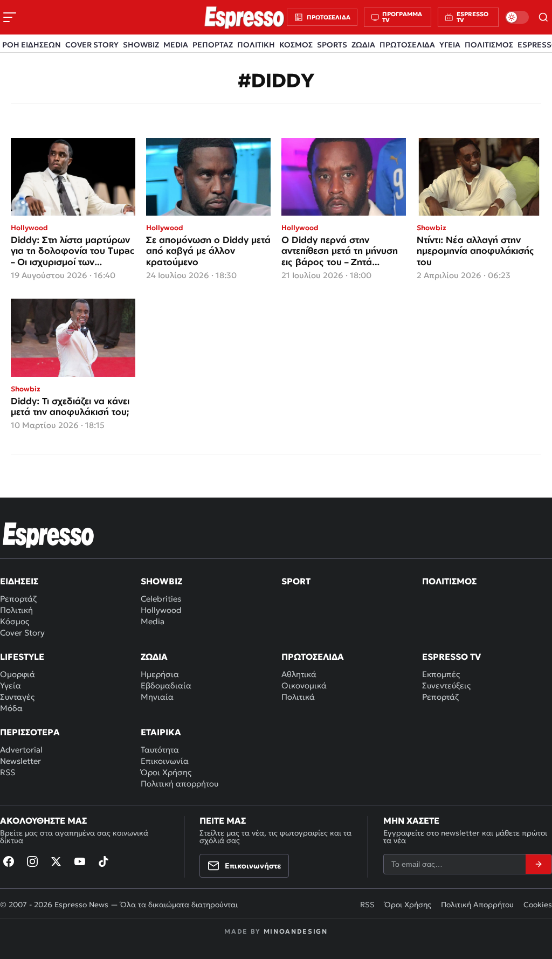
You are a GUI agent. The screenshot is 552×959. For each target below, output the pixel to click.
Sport (295, 581)
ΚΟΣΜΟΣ (296, 45)
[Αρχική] (48, 535)
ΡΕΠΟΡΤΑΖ (212, 45)
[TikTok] (103, 861)
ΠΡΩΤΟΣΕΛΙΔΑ (407, 45)
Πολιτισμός (449, 581)
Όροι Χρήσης (166, 772)
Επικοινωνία (165, 761)
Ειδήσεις (19, 581)
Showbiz (161, 581)
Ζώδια (154, 656)
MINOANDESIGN (296, 931)
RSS (7, 772)
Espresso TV (451, 656)
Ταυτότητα (160, 749)
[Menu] (9, 17)
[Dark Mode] (517, 17)
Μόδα (11, 708)
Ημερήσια (160, 674)
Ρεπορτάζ (18, 599)
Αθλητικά (298, 674)
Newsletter (20, 761)
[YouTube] (79, 861)
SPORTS (332, 45)
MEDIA (175, 45)
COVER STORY (92, 45)
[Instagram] (32, 861)
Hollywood (161, 610)
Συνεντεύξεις (446, 685)
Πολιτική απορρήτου (179, 783)
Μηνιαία (157, 697)
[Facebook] (8, 861)
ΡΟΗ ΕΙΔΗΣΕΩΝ (31, 45)
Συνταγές (17, 697)
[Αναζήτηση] (543, 17)
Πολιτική (16, 610)
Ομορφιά (17, 674)
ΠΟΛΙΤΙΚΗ (256, 45)
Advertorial (21, 749)
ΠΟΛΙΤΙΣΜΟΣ (489, 45)
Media (152, 621)
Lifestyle (22, 656)
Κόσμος (14, 621)
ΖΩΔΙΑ (363, 45)
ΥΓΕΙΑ (449, 45)
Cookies (537, 904)
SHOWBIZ (141, 45)
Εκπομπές (441, 674)
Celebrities (161, 599)
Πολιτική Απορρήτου (477, 904)
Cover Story (22, 632)
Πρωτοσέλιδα (312, 656)
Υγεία (10, 685)
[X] (56, 861)
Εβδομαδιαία (166, 685)
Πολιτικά (298, 697)
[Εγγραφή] (538, 864)
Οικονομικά (304, 685)
